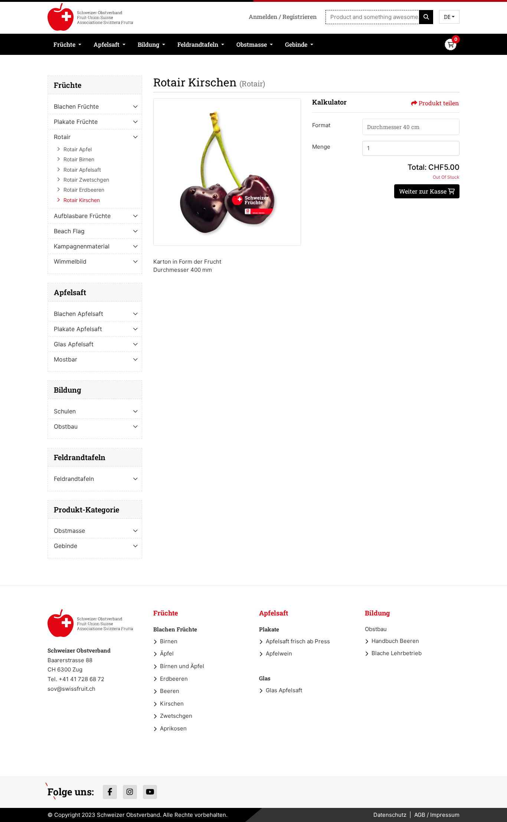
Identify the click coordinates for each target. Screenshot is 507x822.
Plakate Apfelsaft (78, 329)
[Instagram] (130, 792)
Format (321, 125)
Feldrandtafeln (74, 478)
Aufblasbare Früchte (82, 215)
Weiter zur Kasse (423, 191)
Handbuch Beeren (395, 640)
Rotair (62, 137)
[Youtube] (150, 792)
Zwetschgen (176, 715)
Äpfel (167, 653)
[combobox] (449, 17)
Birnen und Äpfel (182, 666)
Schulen (65, 411)
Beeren (169, 690)
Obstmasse (69, 530)
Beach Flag (69, 231)
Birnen (168, 641)
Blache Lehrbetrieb (397, 653)
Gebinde (65, 545)
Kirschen (172, 703)
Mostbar (65, 359)
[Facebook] (110, 792)
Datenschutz (389, 814)
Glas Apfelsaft (74, 344)
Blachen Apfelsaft (78, 313)
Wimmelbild (70, 261)
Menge (321, 146)
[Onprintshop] (90, 623)
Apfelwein (279, 653)
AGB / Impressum (436, 814)
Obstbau (66, 426)
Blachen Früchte (76, 106)
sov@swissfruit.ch (71, 688)
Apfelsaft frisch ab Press (298, 641)
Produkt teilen (439, 103)
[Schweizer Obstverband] (90, 17)
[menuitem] (68, 44)
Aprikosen (173, 728)
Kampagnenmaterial (81, 246)
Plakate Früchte (76, 121)
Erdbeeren (174, 678)
